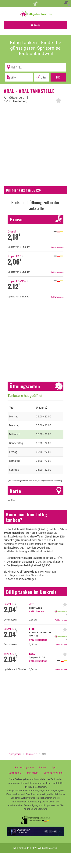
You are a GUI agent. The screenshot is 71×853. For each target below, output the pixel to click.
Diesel (12, 231)
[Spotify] (46, 831)
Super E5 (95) (17, 281)
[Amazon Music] (51, 831)
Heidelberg (49, 190)
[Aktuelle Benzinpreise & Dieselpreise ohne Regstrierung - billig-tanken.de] (36, 13)
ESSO (32, 629)
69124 (32, 640)
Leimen (40, 611)
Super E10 (14, 256)
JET (31, 604)
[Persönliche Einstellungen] (35, 3)
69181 (32, 611)
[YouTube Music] (55, 831)
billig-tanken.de (21, 848)
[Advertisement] (35, 147)
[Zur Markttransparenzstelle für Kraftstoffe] (35, 819)
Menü (37, 25)
